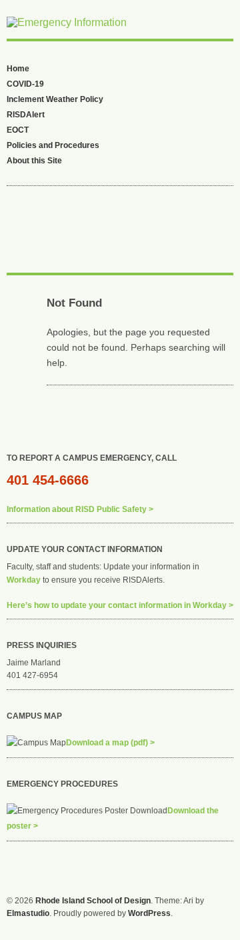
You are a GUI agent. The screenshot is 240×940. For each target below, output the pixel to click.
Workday (24, 580)
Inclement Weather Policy (55, 99)
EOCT (18, 130)
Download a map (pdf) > (110, 742)
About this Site (34, 160)
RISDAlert (26, 114)
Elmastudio (28, 913)
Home (18, 68)
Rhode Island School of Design (93, 900)
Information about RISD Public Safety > (80, 509)
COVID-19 (25, 84)
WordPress (149, 913)
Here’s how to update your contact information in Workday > (120, 605)
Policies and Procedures (53, 145)
